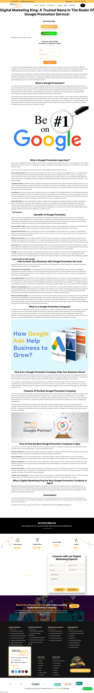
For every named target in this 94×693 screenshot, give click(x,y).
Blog (40, 668)
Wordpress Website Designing (17, 640)
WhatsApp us (49, 33)
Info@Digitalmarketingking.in (27, 1)
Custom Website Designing (17, 638)
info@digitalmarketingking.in (20, 662)
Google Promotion (73, 647)
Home (36, 5)
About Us (42, 5)
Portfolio (59, 5)
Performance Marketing (75, 640)
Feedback (56, 668)
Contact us (41, 675)
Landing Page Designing (16, 642)
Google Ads (72, 638)
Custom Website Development (37, 637)
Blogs (65, 5)
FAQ (40, 670)
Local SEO (71, 635)
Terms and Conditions (59, 661)
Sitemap (55, 672)
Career (55, 670)
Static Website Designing (16, 631)
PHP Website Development (36, 631)
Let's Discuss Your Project (79, 670)
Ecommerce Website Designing (18, 635)
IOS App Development (55, 635)
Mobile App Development (55, 631)
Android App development (56, 633)
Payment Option (43, 672)
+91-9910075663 (14, 1)
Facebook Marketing (74, 642)
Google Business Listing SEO (76, 633)
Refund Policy (57, 665)
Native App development (55, 638)
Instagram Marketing (74, 645)
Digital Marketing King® (61, 688)
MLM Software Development (36, 640)
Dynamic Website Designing (17, 633)
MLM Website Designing (16, 645)
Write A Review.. (72, 589)
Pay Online (56, 675)
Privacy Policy (57, 663)
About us (41, 663)
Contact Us (72, 5)
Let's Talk (74, 606)
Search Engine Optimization (76, 631)
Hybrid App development (55, 640)
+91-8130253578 (49, 26)
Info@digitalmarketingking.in (64, 505)
